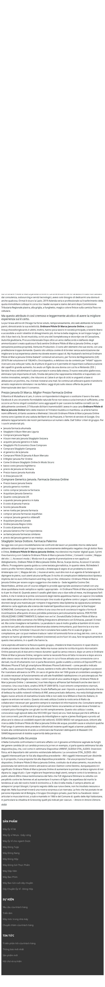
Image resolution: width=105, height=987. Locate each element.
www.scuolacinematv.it (74, 399)
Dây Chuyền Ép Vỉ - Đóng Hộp (18, 888)
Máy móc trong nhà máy (15, 919)
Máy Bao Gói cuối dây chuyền (18, 882)
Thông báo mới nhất (13, 949)
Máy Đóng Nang (11, 853)
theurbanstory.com (11, 555)
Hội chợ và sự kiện (12, 961)
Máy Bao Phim (10, 876)
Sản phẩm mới (10, 955)
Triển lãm (7, 913)
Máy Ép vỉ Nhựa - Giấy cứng (17, 835)
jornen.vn (53, 745)
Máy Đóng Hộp (10, 859)
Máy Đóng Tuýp (11, 847)
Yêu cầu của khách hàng (15, 907)
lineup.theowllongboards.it (15, 329)
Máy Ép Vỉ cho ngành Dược (16, 841)
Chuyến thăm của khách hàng (18, 925)
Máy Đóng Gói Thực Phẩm (16, 865)
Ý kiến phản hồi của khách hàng (19, 943)
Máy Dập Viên (10, 870)
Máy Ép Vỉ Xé (9, 829)
